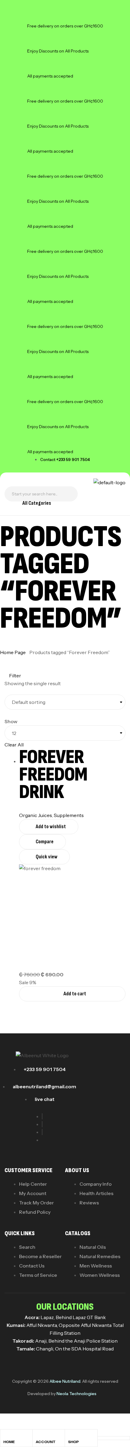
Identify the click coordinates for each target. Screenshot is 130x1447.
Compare (45, 841)
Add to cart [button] (74, 994)
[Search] (70, 493)
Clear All (14, 745)
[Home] (5, 1435)
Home (9, 1441)
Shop (73, 1441)
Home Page (13, 652)
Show (11, 721)
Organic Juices (35, 815)
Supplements (69, 815)
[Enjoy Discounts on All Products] (34, 43)
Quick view (46, 857)
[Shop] (70, 1435)
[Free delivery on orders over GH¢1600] (34, 18)
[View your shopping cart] (6, 505)
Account (46, 1441)
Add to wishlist (51, 826)
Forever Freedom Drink (53, 775)
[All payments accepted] (34, 68)
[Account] (38, 1435)
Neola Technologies (76, 1393)
